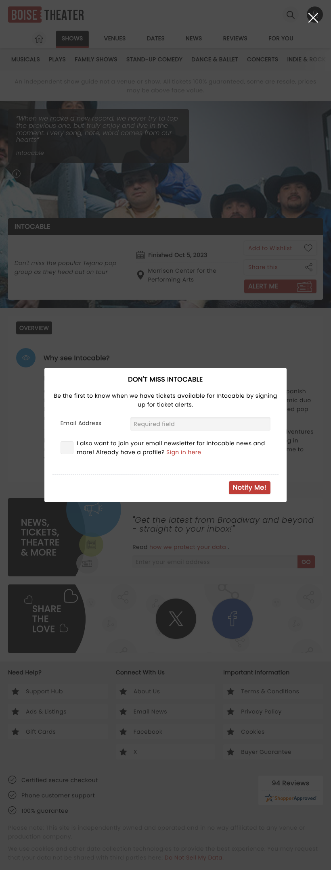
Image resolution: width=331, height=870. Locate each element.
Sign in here (183, 452)
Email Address (81, 423)
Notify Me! (249, 487)
